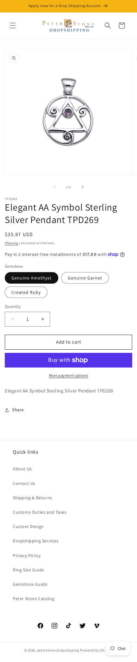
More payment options (68, 375)
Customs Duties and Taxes (40, 512)
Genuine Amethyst (31, 278)
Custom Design (28, 526)
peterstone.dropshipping (58, 650)
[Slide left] (54, 187)
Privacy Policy (26, 555)
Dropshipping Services (36, 541)
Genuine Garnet (85, 278)
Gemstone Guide (30, 584)
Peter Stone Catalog (33, 598)
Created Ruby (26, 292)
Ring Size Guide (28, 570)
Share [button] (18, 410)
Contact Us (24, 483)
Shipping (11, 243)
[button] (13, 26)
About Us (22, 469)
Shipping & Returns (32, 498)
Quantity (13, 306)
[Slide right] (83, 187)
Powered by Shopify (96, 650)
